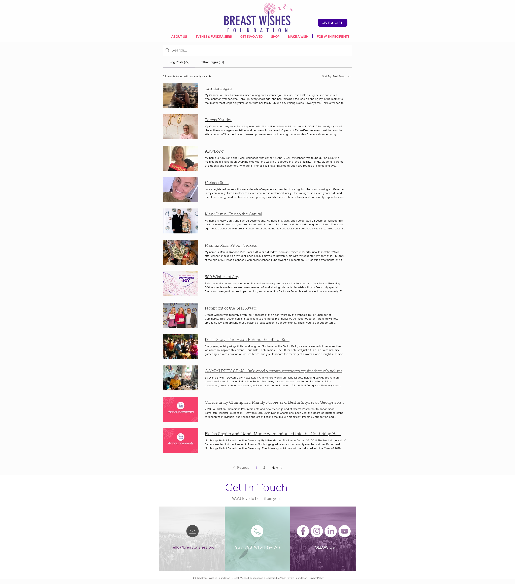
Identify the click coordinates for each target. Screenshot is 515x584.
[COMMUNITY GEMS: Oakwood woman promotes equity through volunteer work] (180, 377)
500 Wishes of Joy (222, 277)
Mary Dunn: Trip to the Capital (233, 214)
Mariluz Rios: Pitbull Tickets (231, 246)
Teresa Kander (218, 120)
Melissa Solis (217, 183)
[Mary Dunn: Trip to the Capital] (180, 220)
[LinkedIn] (330, 531)
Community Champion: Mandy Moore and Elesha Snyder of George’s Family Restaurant (275, 403)
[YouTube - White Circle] (344, 531)
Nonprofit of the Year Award (231, 308)
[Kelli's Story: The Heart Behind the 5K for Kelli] (180, 346)
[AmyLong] (180, 158)
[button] (240, 468)
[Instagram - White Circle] (317, 531)
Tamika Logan (218, 89)
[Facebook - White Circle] (303, 531)
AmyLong (214, 152)
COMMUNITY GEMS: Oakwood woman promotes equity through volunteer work (275, 371)
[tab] (179, 62)
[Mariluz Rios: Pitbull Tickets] (180, 252)
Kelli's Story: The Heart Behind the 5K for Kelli (247, 340)
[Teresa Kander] (180, 126)
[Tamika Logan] (180, 95)
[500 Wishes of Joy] (180, 283)
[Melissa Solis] (180, 189)
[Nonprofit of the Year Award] (180, 315)
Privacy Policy (316, 578)
